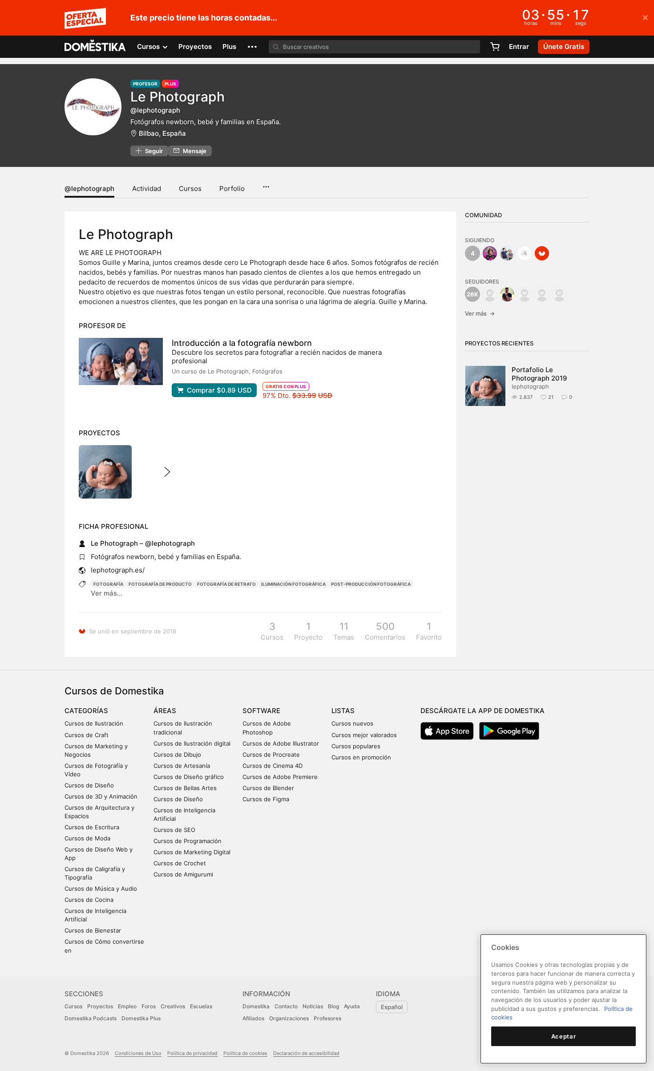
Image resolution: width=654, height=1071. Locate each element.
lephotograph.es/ (118, 570)
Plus (229, 46)
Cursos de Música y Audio (101, 888)
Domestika (256, 1006)
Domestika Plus (141, 1018)
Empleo (127, 1006)
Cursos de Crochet (179, 863)
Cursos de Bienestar (93, 930)
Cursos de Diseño (89, 785)
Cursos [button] (149, 46)
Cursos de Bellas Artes (185, 787)
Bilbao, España (162, 133)
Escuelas (201, 1006)
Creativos (173, 1006)
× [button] (645, 17)
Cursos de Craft (87, 734)
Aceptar (563, 1036)
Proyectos (195, 46)
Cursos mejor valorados (364, 734)
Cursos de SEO (174, 829)
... (265, 184)
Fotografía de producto (160, 584)
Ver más (480, 313)
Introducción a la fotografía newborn (242, 343)
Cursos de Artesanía (181, 765)
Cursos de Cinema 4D (272, 765)
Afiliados (253, 1018)
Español (392, 1006)
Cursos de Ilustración (94, 723)
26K (472, 294)
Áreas (164, 710)
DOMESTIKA (95, 47)
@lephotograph (89, 188)
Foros (148, 1006)
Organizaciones (289, 1018)
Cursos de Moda (87, 838)
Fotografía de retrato (226, 584)
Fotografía (108, 584)
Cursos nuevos (352, 723)
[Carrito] (495, 47)
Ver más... (106, 593)
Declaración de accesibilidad (306, 1053)
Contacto (286, 1006)
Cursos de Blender (268, 787)
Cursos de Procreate (271, 754)
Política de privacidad (192, 1053)
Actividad (146, 188)
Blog (333, 1006)
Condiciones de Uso (138, 1053)
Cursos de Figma (265, 799)
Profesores (327, 1018)
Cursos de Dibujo (177, 754)
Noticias (313, 1006)
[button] (252, 47)
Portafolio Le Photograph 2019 (539, 373)
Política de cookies (245, 1053)
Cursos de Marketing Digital (191, 852)
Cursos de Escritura (92, 827)
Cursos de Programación (187, 840)
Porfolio (232, 188)
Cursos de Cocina (89, 899)
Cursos (190, 188)
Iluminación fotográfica (293, 584)
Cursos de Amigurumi (183, 874)
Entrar (519, 46)
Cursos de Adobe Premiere (280, 776)
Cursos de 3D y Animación (101, 796)
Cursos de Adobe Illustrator (280, 743)
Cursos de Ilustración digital (191, 743)
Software (261, 710)
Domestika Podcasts (91, 1018)
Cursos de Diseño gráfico (188, 776)
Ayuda (352, 1006)
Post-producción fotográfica (371, 584)
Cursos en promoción (361, 757)
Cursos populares (355, 746)
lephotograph (530, 386)
